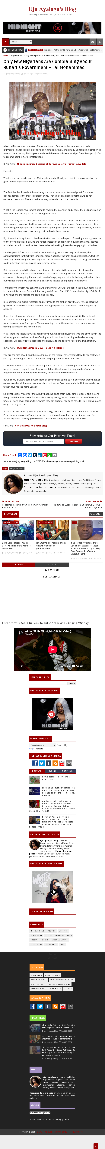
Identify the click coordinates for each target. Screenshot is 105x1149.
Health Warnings (39, 980)
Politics (52, 931)
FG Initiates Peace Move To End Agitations (40, 347)
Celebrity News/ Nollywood (59, 935)
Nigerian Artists (60, 940)
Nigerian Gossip (38, 989)
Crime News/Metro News (61, 980)
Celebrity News (52, 975)
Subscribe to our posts (40, 487)
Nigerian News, (41, 73)
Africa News (36, 944)
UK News (45, 940)
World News (36, 935)
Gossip (34, 940)
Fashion (68, 989)
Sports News (37, 984)
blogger (19, 564)
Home (5, 55)
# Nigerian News (16, 468)
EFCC (74, 523)
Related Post (10, 514)
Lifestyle (63, 931)
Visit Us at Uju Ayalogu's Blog (30, 425)
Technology (51, 944)
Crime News (36, 975)
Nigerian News (17, 55)
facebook (51, 564)
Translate (39, 748)
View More (97, 514)
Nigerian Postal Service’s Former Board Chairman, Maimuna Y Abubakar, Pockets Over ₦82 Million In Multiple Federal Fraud (51, 822)
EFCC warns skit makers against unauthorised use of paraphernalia (51, 546)
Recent (52, 771)
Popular (37, 771)
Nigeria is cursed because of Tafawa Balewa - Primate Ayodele (51, 163)
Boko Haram (55, 989)
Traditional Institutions (58, 984)
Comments (68, 771)
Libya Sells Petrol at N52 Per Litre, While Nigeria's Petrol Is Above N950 (57, 50)
